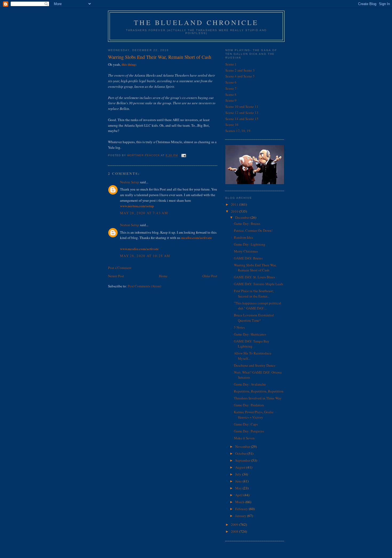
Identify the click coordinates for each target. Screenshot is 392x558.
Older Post (209, 276)
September (243, 460)
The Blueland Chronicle (196, 22)
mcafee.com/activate (196, 237)
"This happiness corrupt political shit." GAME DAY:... (257, 306)
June (239, 481)
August (240, 467)
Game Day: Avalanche (250, 384)
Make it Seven (244, 438)
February (242, 508)
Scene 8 (231, 94)
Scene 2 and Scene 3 (240, 70)
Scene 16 (231, 124)
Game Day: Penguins (249, 431)
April (239, 495)
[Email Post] (183, 155)
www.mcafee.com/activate (139, 248)
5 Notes (239, 327)
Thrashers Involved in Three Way (258, 398)
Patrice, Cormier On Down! (253, 230)
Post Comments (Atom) (144, 286)
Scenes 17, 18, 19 (237, 130)
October (241, 453)
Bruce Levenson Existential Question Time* (254, 318)
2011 (235, 204)
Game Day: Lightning (249, 244)
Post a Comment (119, 267)
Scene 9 (231, 100)
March (240, 501)
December (242, 217)
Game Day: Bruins (247, 223)
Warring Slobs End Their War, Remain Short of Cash (255, 268)
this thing (128, 64)
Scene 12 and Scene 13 (241, 112)
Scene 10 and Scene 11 (241, 106)
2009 (235, 524)
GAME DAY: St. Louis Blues (254, 277)
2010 (235, 211)
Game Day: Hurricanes (250, 334)
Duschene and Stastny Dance (254, 365)
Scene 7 (231, 88)
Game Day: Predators (249, 405)
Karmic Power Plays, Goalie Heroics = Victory (254, 415)
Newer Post (116, 276)
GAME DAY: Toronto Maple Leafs (258, 284)
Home (163, 276)
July (238, 474)
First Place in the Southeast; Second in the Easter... (254, 293)
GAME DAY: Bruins (248, 258)
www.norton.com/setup (137, 205)
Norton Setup (129, 182)
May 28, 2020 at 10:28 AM (145, 255)
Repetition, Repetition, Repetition (258, 391)
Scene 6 (231, 82)
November (243, 446)
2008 (235, 531)
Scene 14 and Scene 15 (241, 118)
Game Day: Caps (246, 424)
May (239, 488)
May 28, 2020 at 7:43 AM (144, 212)
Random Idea (243, 237)
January (241, 515)
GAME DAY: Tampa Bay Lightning (251, 344)
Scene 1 (231, 64)
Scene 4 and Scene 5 (240, 76)
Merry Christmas (246, 251)
